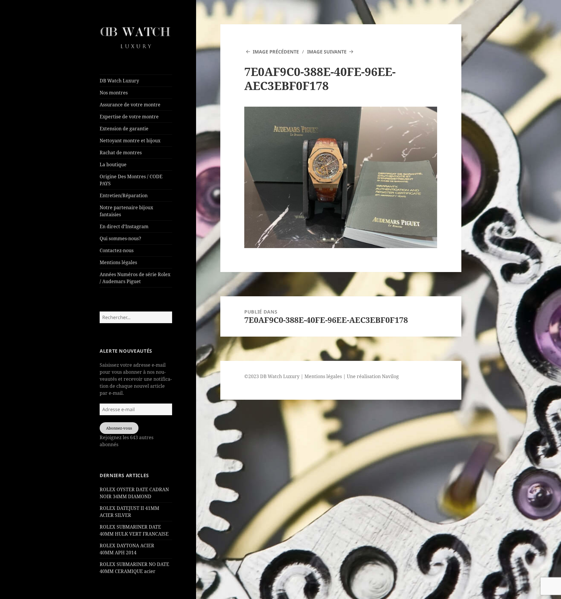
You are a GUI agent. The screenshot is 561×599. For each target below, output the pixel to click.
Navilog (390, 376)
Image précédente (276, 52)
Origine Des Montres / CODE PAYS (131, 180)
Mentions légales (118, 262)
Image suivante (327, 52)
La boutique (113, 164)
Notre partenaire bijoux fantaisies (126, 211)
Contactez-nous (117, 250)
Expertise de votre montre (129, 116)
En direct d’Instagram (124, 226)
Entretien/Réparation (124, 195)
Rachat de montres (121, 152)
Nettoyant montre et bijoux (130, 140)
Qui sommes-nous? (120, 238)
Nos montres (114, 92)
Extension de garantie (124, 128)
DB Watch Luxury (119, 80)
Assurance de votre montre (130, 104)
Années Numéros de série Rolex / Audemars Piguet (135, 278)
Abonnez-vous (119, 428)
